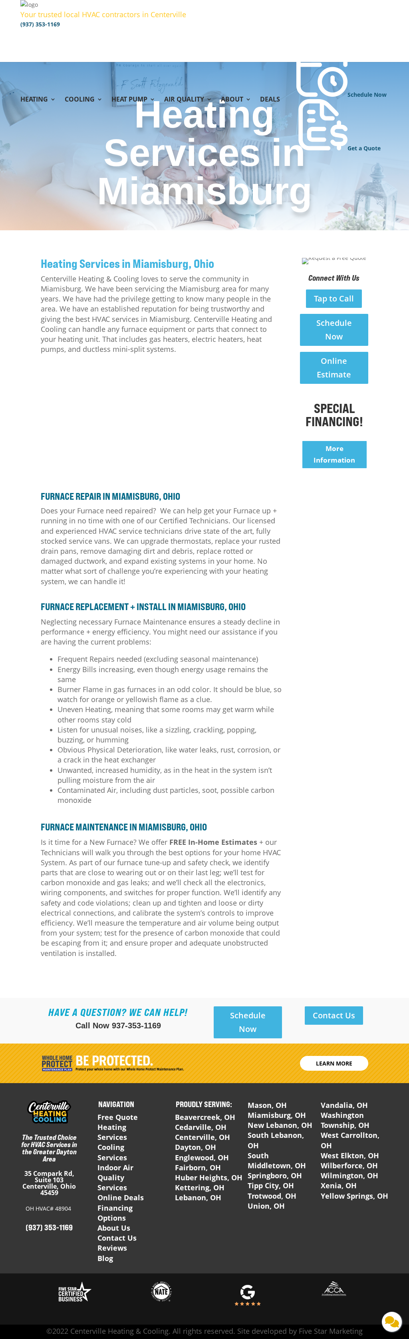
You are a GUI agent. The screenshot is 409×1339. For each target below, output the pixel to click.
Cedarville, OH (200, 1127)
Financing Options (115, 1213)
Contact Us (334, 1015)
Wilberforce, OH (349, 1165)
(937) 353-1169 (40, 24)
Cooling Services (112, 1152)
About (232, 100)
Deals (270, 100)
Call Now (118, 1025)
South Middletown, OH (277, 1160)
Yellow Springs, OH (354, 1196)
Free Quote (117, 1117)
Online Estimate (334, 367)
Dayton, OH (195, 1147)
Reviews (112, 1248)
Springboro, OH (275, 1175)
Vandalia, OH (344, 1105)
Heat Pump (129, 100)
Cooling (80, 100)
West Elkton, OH (350, 1155)
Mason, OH (267, 1105)
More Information (334, 454)
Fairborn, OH (198, 1167)
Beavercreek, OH (205, 1117)
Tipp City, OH (271, 1185)
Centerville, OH (202, 1137)
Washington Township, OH (345, 1120)
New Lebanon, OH (280, 1125)
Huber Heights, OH (208, 1177)
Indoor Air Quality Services (115, 1177)
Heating (34, 100)
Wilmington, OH (349, 1175)
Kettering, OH (199, 1187)
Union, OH (266, 1206)
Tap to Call (334, 298)
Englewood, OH (202, 1157)
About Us (113, 1228)
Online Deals (120, 1197)
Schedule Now (334, 329)
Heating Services (112, 1132)
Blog (105, 1258)
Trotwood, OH (272, 1196)
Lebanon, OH (198, 1197)
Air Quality (184, 100)
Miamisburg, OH (277, 1115)
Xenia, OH (339, 1185)
